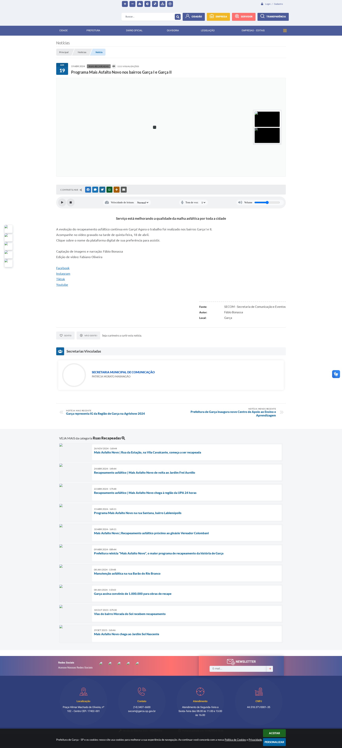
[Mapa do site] (162, 4)
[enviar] (270, 669)
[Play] (62, 202)
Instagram (63, 273)
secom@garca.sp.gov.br (142, 711)
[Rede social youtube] (8, 246)
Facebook (62, 268)
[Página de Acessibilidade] (170, 4)
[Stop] (71, 202)
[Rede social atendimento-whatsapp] (8, 229)
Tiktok (60, 279)
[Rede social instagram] (8, 255)
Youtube (62, 284)
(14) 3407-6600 (141, 707)
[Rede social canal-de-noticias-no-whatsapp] (8, 237)
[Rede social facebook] (8, 263)
